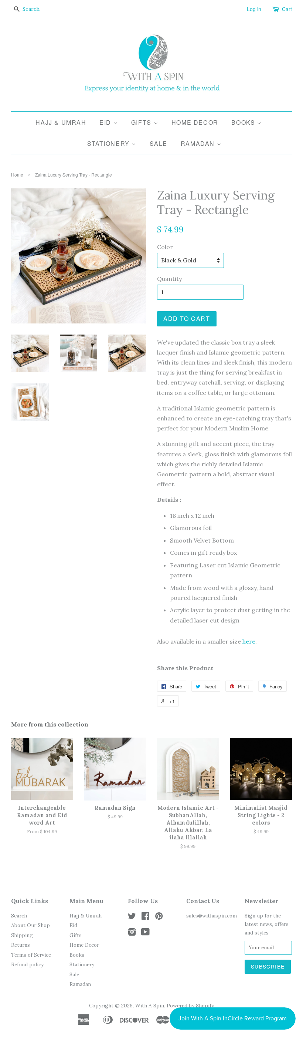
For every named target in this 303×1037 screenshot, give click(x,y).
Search (19, 915)
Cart (287, 9)
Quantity (169, 278)
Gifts (142, 122)
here (248, 641)
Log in (254, 9)
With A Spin (149, 1005)
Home (17, 174)
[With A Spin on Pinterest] (159, 917)
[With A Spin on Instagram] (132, 933)
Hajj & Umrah (60, 122)
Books (244, 122)
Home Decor (194, 122)
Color (165, 247)
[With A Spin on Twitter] (132, 917)
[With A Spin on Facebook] (145, 917)
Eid (106, 122)
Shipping (22, 935)
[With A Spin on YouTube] (145, 933)
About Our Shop (30, 925)
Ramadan (199, 143)
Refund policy (27, 964)
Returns (20, 945)
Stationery (109, 143)
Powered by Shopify (190, 1005)
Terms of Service (31, 955)
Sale (158, 143)
